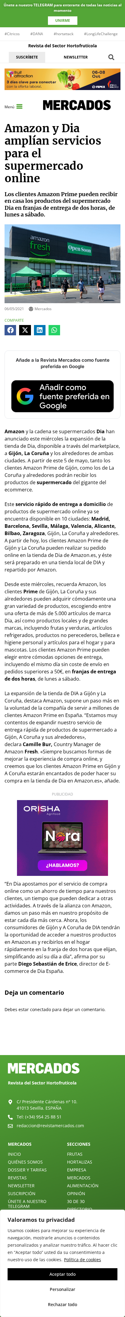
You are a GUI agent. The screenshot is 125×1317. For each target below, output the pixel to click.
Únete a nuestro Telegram (27, 1203)
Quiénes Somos (25, 1162)
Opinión (76, 1193)
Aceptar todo (62, 1274)
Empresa (76, 1170)
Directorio (79, 1209)
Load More (62, 1040)
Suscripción (21, 1193)
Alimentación (83, 1185)
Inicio (14, 1154)
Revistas (17, 1178)
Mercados (78, 1178)
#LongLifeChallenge (101, 33)
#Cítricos (12, 33)
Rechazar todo (62, 1304)
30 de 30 (76, 1201)
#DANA (36, 33)
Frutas (75, 1154)
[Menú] (19, 106)
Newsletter (21, 1185)
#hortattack (63, 33)
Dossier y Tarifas (27, 1170)
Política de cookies (82, 1259)
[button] (111, 57)
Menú (9, 106)
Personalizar (62, 1289)
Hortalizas (79, 1162)
